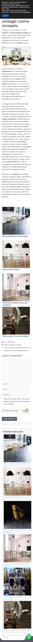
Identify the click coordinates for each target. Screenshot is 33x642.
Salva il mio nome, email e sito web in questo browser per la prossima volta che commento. (17, 401)
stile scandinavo (23, 86)
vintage (18, 345)
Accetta (5, 15)
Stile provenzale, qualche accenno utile (17, 348)
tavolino (7, 142)
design (26, 121)
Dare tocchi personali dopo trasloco (16, 350)
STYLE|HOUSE (9, 342)
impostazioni (27, 12)
